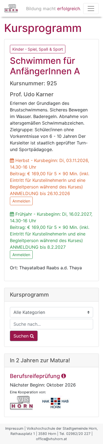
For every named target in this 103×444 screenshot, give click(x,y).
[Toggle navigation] (91, 8)
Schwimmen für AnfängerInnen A (45, 65)
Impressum (14, 428)
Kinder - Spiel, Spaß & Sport (37, 49)
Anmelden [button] (21, 201)
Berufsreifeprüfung (35, 376)
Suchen (21, 336)
